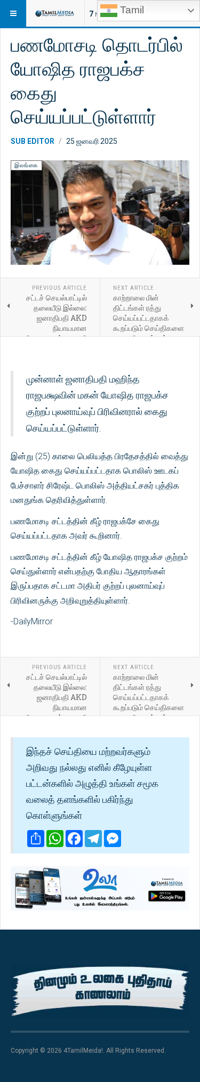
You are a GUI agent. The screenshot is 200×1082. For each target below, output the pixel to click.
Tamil (130, 9)
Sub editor (32, 141)
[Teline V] (54, 13)
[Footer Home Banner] (100, 992)
